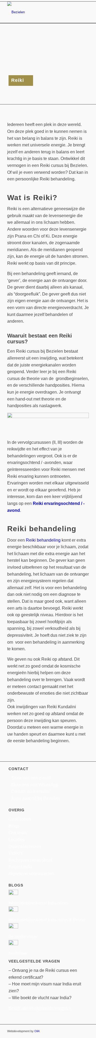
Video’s (16, 853)
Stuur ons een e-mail (31, 778)
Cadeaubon (20, 819)
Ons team (18, 832)
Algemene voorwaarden (31, 873)
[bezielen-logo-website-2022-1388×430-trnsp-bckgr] (40, 12)
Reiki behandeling (43, 540)
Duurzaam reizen (25, 846)
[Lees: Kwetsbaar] (13, 944)
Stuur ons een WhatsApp (34, 785)
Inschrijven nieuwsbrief (30, 860)
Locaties (17, 839)
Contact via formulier (30, 791)
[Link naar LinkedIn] (77, 1031)
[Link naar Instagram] (69, 1031)
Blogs (14, 826)
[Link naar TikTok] (85, 1031)
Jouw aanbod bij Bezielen (35, 798)
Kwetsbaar (18, 953)
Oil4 (36, 1031)
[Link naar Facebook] (61, 1031)
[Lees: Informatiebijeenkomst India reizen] (13, 893)
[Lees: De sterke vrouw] (13, 927)
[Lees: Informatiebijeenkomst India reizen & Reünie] (13, 910)
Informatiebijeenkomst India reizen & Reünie (47, 919)
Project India (20, 866)
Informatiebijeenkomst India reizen (38, 903)
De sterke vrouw (23, 936)
